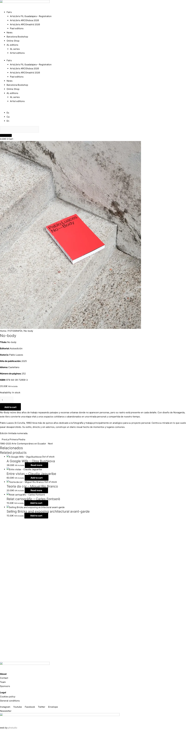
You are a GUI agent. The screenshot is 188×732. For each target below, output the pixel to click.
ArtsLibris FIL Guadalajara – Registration (31, 16)
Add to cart (10, 407)
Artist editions (17, 53)
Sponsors (5, 686)
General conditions (10, 700)
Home (3, 330)
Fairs (9, 12)
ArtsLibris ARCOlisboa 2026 (24, 20)
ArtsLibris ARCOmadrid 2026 (25, 24)
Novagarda (178, 412)
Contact (4, 678)
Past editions (17, 28)
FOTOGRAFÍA (15, 330)
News (9, 32)
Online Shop (13, 40)
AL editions (12, 44)
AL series (15, 49)
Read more (36, 465)
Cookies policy (7, 696)
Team (3, 682)
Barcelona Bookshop (17, 36)
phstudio (12, 727)
